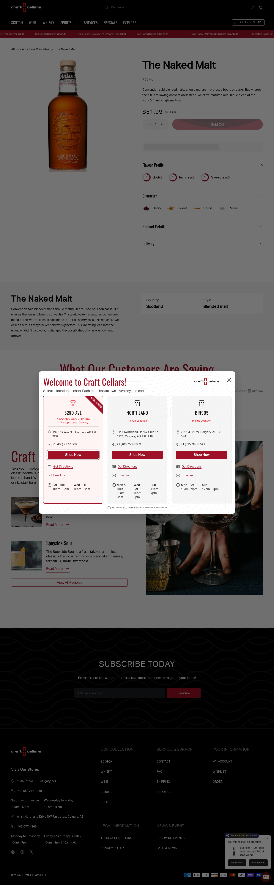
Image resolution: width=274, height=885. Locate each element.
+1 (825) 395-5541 (193, 444)
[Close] (228, 380)
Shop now (73, 455)
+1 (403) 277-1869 (129, 444)
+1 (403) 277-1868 (64, 444)
